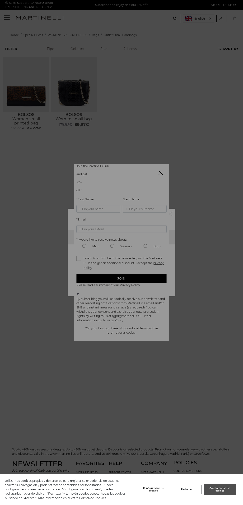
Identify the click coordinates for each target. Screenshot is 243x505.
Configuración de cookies (153, 489)
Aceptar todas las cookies (220, 489)
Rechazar (186, 489)
